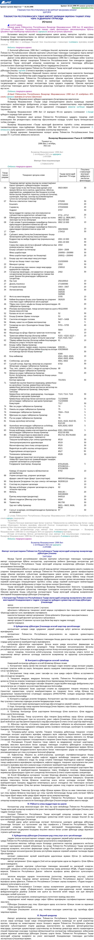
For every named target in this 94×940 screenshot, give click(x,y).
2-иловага (65, 536)
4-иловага (58, 532)
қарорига (42, 32)
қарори (9, 518)
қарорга (10, 97)
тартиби (22, 71)
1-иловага (74, 42)
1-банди (89, 112)
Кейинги (11, 47)
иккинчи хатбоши (77, 107)
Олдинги (12, 91)
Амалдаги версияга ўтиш (83, 8)
